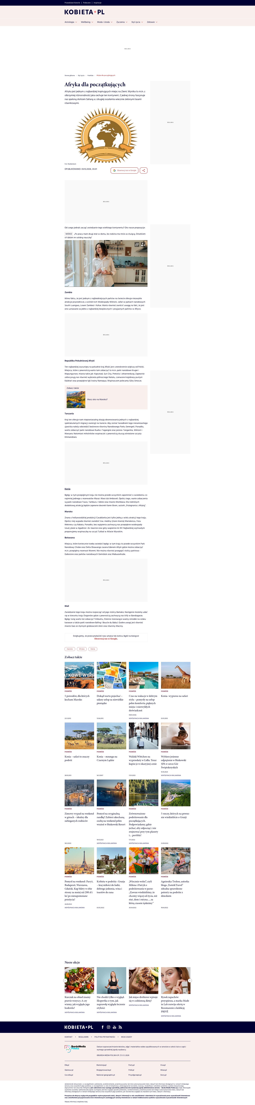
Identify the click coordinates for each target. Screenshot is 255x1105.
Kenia (67, 489)
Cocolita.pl (69, 1075)
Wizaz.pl (163, 1070)
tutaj (85, 1102)
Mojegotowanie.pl (104, 1070)
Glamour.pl (69, 1070)
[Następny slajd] (190, 981)
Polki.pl (131, 1070)
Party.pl (132, 1065)
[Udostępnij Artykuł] (144, 170)
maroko (70, 649)
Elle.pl (67, 1065)
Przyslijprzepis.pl (135, 1075)
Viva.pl (163, 1065)
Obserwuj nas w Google (126, 170)
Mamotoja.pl (101, 1065)
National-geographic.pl (106, 1075)
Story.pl (163, 1075)
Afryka (81, 649)
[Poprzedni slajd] (65, 981)
